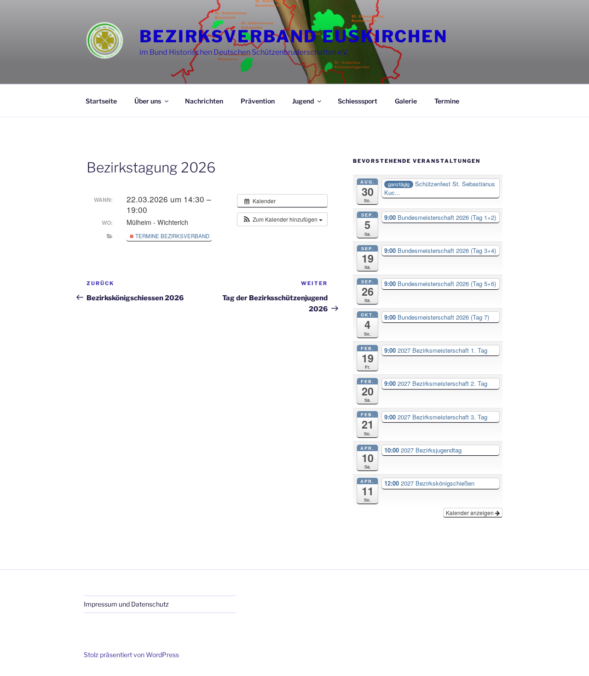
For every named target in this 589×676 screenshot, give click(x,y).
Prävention (258, 101)
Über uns (147, 101)
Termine (446, 101)
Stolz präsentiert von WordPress (131, 655)
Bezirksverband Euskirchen (293, 36)
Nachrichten (204, 101)
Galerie (406, 101)
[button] (282, 219)
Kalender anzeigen (470, 512)
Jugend (303, 101)
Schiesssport (357, 101)
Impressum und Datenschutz (126, 604)
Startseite (101, 101)
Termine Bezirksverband (171, 236)
